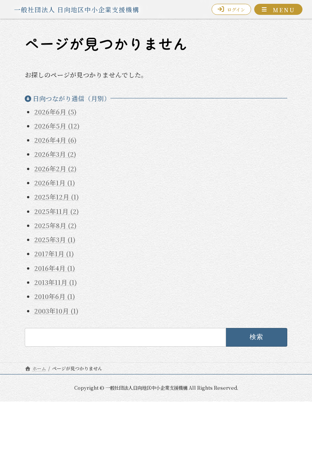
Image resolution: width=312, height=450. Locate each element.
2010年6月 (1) (54, 296)
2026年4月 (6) (55, 140)
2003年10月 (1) (56, 310)
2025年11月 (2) (56, 210)
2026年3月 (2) (55, 154)
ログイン (236, 9)
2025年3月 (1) (54, 239)
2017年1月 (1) (54, 253)
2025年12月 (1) (56, 196)
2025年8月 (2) (55, 225)
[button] (278, 9)
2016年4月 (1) (54, 267)
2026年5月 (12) (57, 125)
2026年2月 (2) (55, 168)
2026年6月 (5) (55, 111)
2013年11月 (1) (55, 282)
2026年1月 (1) (54, 182)
